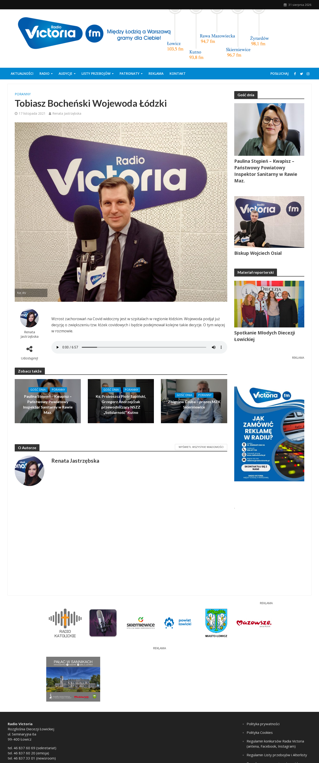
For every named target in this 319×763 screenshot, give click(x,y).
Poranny (23, 94)
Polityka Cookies (260, 732)
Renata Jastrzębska (66, 113)
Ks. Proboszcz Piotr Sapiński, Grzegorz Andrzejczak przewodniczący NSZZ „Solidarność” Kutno (121, 404)
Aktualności (22, 73)
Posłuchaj (279, 73)
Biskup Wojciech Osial (258, 253)
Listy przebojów (96, 73)
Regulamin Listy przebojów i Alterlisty (277, 754)
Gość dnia (38, 390)
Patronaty (129, 73)
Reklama (156, 73)
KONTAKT (178, 73)
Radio (44, 73)
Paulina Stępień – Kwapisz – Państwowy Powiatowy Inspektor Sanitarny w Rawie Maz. (48, 404)
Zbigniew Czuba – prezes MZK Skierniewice (194, 404)
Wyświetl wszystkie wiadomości (201, 447)
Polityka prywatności (263, 723)
